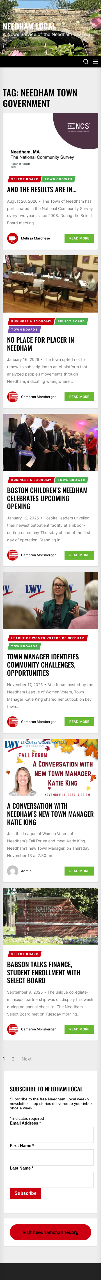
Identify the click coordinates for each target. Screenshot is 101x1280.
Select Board (24, 179)
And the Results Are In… (42, 189)
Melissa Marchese (35, 238)
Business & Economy (31, 321)
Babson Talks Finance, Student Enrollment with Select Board (43, 972)
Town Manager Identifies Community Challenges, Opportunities (43, 664)
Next (27, 1059)
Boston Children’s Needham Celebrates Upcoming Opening (47, 498)
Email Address (25, 1123)
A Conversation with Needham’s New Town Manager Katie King (50, 813)
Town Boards (24, 329)
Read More (79, 238)
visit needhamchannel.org (51, 1232)
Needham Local (29, 25)
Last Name (21, 1168)
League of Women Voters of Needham (48, 638)
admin (26, 871)
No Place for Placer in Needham (40, 343)
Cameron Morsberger (38, 397)
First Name (22, 1145)
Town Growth (58, 179)
